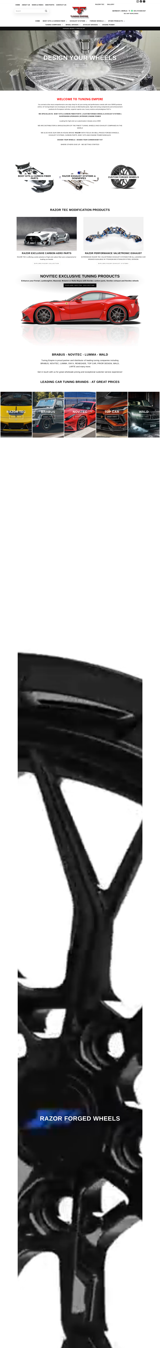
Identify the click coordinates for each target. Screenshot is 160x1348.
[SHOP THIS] (48, 415)
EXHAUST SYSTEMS (78, 21)
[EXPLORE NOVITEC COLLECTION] (80, 310)
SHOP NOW (80, 64)
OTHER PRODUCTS (115, 21)
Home (37, 21)
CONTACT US (61, 5)
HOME (17, 5)
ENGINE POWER (108, 25)
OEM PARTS (49, 5)
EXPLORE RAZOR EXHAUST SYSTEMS (113, 263)
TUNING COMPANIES (53, 25)
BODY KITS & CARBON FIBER (54, 21)
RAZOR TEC (99, 4)
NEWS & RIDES (37, 5)
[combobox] (31, 11)
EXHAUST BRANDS (90, 25)
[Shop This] (16, 415)
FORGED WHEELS (97, 21)
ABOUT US (26, 5)
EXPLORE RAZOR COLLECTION (46, 263)
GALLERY (110, 4)
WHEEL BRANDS (72, 25)
